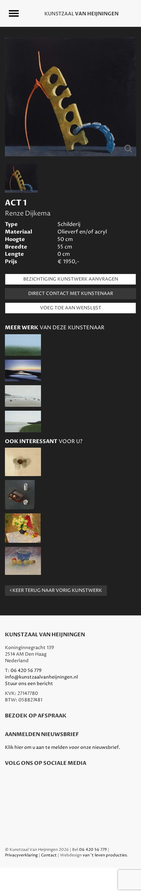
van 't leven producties (105, 855)
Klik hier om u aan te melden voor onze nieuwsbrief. (62, 747)
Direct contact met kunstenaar (70, 293)
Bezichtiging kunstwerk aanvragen (70, 279)
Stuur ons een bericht (29, 683)
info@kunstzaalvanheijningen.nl (41, 677)
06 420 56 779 (26, 670)
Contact (49, 855)
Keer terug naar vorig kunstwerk (56, 590)
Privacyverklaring (21, 855)
